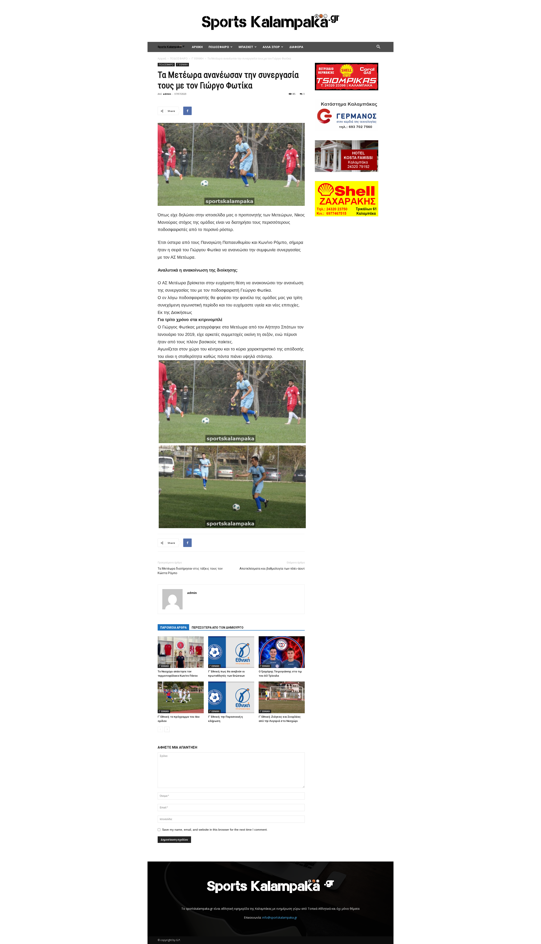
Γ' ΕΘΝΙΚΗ (198, 58)
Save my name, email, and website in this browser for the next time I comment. (215, 829)
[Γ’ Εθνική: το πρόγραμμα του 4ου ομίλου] (181, 697)
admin (167, 93)
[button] (378, 47)
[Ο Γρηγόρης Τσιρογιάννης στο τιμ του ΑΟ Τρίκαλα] (282, 652)
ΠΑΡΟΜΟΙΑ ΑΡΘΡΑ (173, 627)
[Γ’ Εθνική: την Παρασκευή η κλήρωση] (231, 697)
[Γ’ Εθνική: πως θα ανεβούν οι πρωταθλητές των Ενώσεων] (231, 652)
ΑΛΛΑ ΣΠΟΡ (271, 47)
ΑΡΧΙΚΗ (197, 47)
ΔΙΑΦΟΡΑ (296, 47)
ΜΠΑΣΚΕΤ (246, 47)
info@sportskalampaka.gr (279, 917)
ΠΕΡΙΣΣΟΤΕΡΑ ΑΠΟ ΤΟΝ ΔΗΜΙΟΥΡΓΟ (217, 627)
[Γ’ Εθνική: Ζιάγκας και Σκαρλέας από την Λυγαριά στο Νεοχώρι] (282, 697)
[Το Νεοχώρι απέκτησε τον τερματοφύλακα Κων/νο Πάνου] (181, 652)
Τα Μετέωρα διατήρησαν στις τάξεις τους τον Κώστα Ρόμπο (190, 571)
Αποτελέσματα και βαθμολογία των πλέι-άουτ (272, 568)
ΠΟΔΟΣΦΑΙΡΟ (219, 47)
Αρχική (162, 58)
